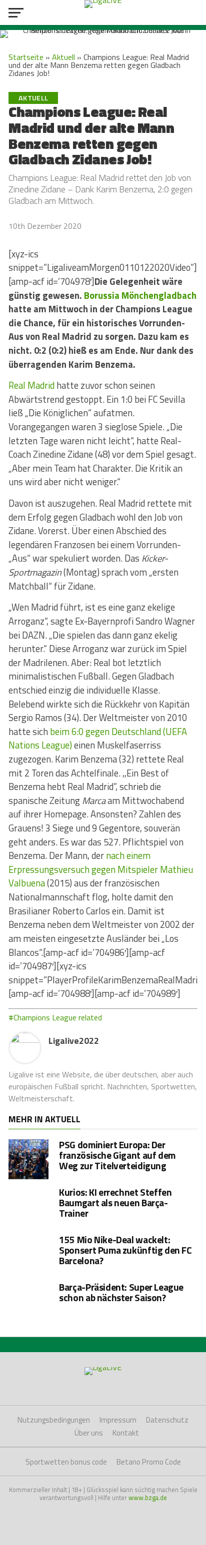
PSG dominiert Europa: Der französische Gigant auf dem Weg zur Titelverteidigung (117, 1155)
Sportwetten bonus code (66, 1462)
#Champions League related (55, 1017)
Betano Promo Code (148, 1462)
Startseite (26, 57)
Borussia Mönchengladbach (140, 295)
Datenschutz (167, 1420)
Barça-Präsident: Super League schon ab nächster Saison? (121, 1292)
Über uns (88, 1433)
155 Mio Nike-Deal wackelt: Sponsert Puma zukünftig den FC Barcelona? (125, 1250)
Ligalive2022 (73, 1040)
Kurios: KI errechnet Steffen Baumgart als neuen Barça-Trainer (115, 1202)
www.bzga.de (147, 1498)
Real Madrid (31, 385)
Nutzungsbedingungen (54, 1420)
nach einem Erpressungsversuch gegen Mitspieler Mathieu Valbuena (100, 869)
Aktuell (63, 57)
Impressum (118, 1420)
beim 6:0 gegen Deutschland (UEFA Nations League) (97, 739)
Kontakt (125, 1433)
